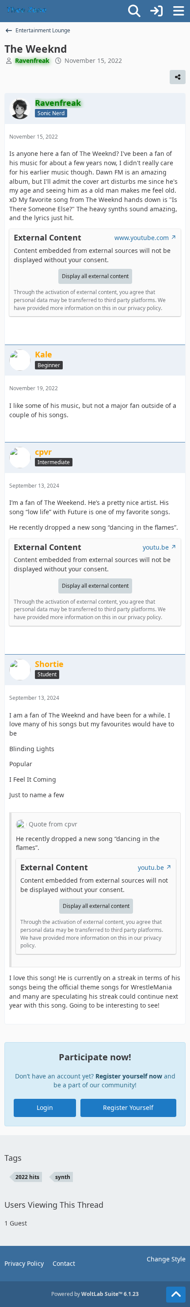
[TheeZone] (28, 11)
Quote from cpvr (53, 824)
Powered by (95, 1294)
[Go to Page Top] (176, 1295)
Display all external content (95, 276)
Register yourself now (128, 1076)
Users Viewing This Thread (53, 1204)
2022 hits (27, 1177)
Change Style (166, 1259)
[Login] (156, 11)
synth (62, 1177)
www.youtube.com (141, 237)
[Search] (134, 11)
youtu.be (156, 547)
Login (45, 1107)
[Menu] (178, 11)
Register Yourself (128, 1107)
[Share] (178, 77)
